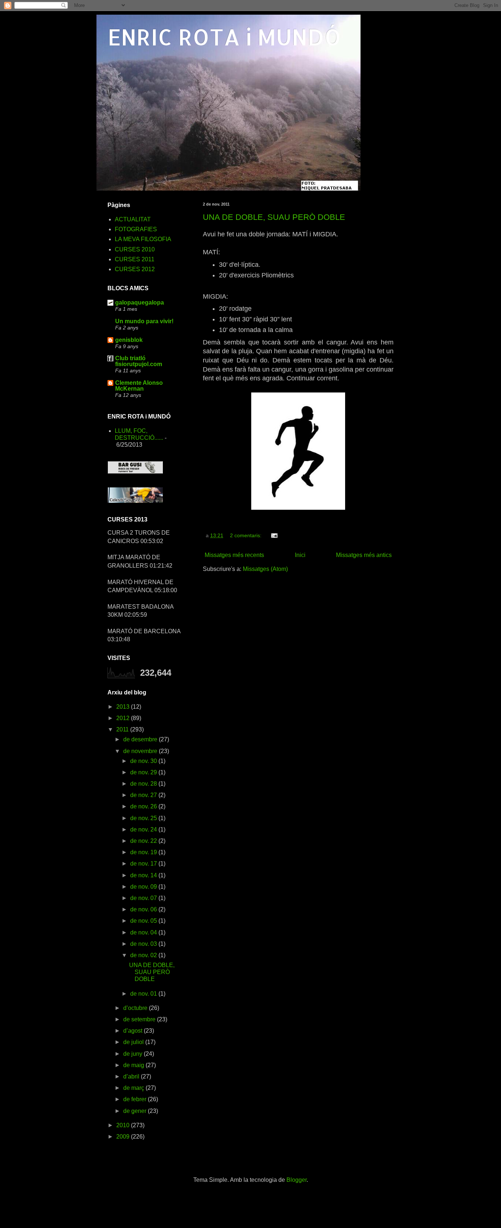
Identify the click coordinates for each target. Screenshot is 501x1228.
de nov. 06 (144, 909)
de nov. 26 (144, 806)
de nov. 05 (144, 921)
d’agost (133, 1031)
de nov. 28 (144, 784)
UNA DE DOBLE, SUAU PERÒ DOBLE (274, 217)
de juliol (134, 1042)
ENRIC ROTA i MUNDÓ (224, 37)
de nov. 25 (144, 818)
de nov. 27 (144, 795)
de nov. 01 (144, 994)
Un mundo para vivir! (144, 321)
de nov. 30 (144, 761)
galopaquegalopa (139, 302)
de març (134, 1088)
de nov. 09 (144, 887)
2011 (123, 729)
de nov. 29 (144, 772)
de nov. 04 (144, 932)
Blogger (296, 1180)
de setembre (140, 1019)
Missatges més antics (364, 555)
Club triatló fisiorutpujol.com (138, 361)
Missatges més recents (234, 555)
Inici (300, 555)
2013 (123, 707)
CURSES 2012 (135, 269)
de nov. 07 (144, 898)
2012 (123, 718)
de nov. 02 (144, 955)
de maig (134, 1065)
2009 (123, 1136)
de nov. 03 (144, 944)
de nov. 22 (144, 841)
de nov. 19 (144, 852)
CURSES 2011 (134, 259)
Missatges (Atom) (265, 569)
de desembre (141, 739)
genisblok (129, 340)
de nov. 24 (144, 829)
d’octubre (136, 1008)
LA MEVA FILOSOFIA (143, 239)
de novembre (141, 751)
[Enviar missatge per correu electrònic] (273, 535)
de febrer (135, 1099)
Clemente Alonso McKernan (139, 386)
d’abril (132, 1076)
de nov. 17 (144, 863)
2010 (123, 1125)
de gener (135, 1111)
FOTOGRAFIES (136, 229)
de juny (133, 1054)
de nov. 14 (144, 875)
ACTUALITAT (133, 219)
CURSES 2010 (135, 249)
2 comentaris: (246, 535)
